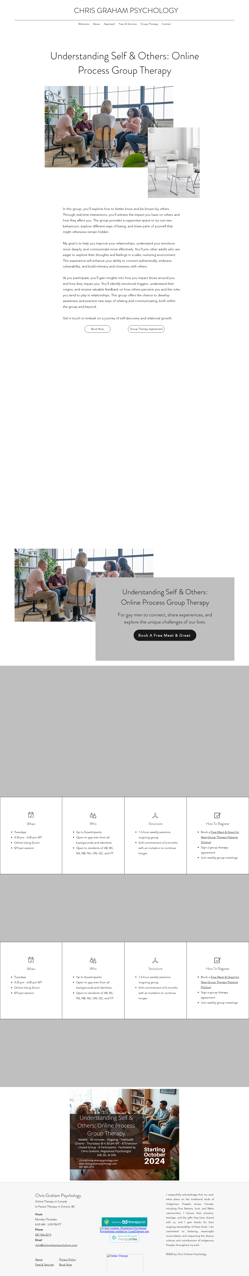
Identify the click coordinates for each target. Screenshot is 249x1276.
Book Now (65, 1264)
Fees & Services (44, 1264)
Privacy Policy (67, 1259)
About (39, 1259)
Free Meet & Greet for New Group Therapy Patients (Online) (220, 837)
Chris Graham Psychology (58, 1195)
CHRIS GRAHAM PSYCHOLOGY (126, 10)
